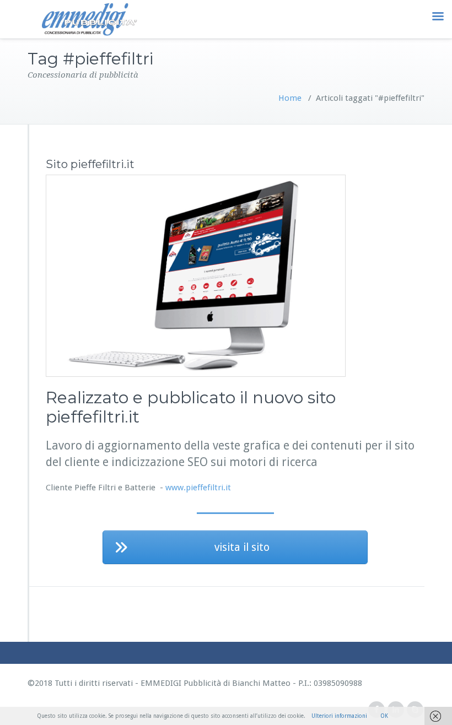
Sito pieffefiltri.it (90, 164)
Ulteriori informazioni (339, 716)
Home (290, 98)
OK (384, 716)
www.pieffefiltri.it (198, 488)
